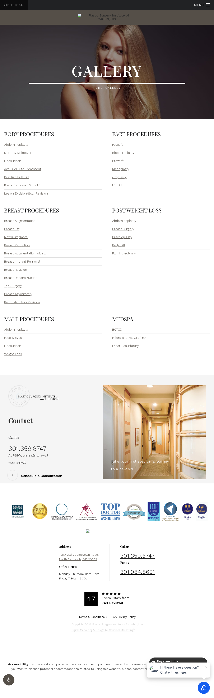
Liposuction (12, 161)
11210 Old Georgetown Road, (79, 557)
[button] (8, 679)
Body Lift (118, 245)
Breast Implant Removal (22, 261)
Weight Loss (13, 354)
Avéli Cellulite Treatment (22, 169)
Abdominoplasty (16, 145)
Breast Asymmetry (18, 294)
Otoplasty (119, 177)
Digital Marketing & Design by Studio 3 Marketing (103, 630)
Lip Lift (117, 185)
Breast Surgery (123, 229)
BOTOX (117, 329)
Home (98, 87)
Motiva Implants (16, 237)
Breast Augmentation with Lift (26, 253)
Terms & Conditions (92, 616)
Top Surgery (13, 286)
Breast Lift (11, 229)
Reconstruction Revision (22, 302)
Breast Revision (15, 270)
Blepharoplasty (123, 153)
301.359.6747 (14, 5)
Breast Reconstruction (20, 278)
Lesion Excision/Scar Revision (26, 193)
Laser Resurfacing (125, 346)
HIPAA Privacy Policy (122, 616)
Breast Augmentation (20, 221)
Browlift (118, 161)
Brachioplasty (122, 237)
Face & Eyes (13, 338)
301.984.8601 (137, 571)
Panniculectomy (124, 253)
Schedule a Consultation (41, 476)
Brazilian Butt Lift (16, 177)
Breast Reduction (17, 245)
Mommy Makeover (18, 153)
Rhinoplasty (120, 169)
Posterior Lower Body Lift (23, 185)
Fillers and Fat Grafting (128, 338)
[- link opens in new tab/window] (17, 511)
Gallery (113, 87)
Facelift (117, 145)
